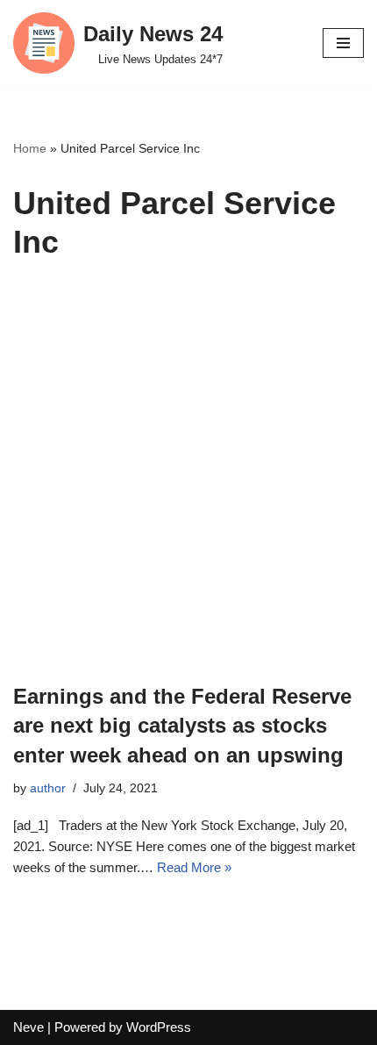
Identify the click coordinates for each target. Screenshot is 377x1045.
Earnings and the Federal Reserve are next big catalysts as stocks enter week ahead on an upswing (182, 725)
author (48, 788)
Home (29, 148)
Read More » (194, 867)
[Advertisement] (188, 484)
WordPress (158, 1027)
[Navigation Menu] (343, 43)
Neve (28, 1027)
